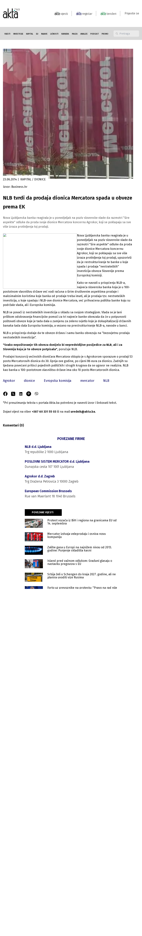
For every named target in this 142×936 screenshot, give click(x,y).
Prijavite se (132, 13)
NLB (106, 381)
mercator (87, 381)
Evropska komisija (57, 381)
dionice (29, 381)
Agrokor (9, 381)
